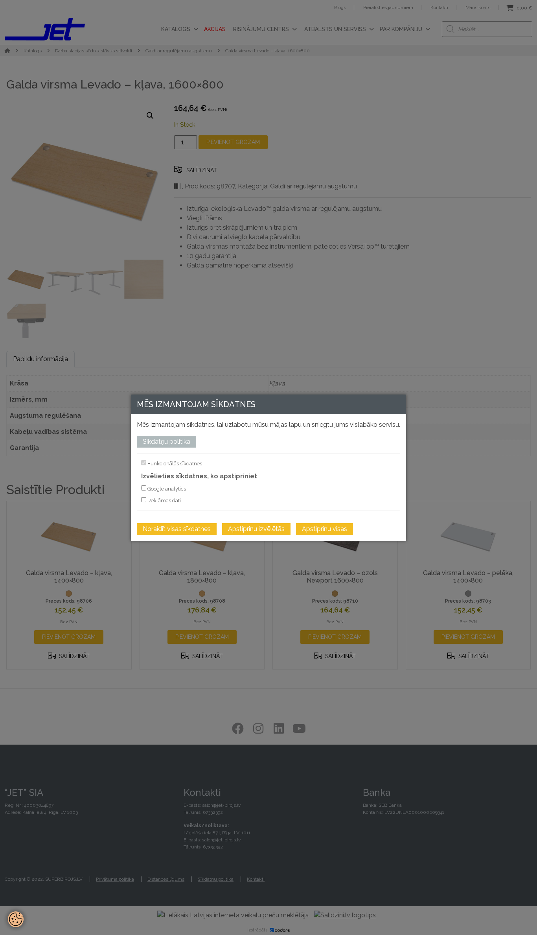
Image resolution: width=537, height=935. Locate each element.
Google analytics (166, 489)
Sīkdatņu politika (166, 441)
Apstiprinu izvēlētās (256, 529)
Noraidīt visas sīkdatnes (177, 529)
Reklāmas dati (163, 500)
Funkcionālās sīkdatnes (174, 463)
